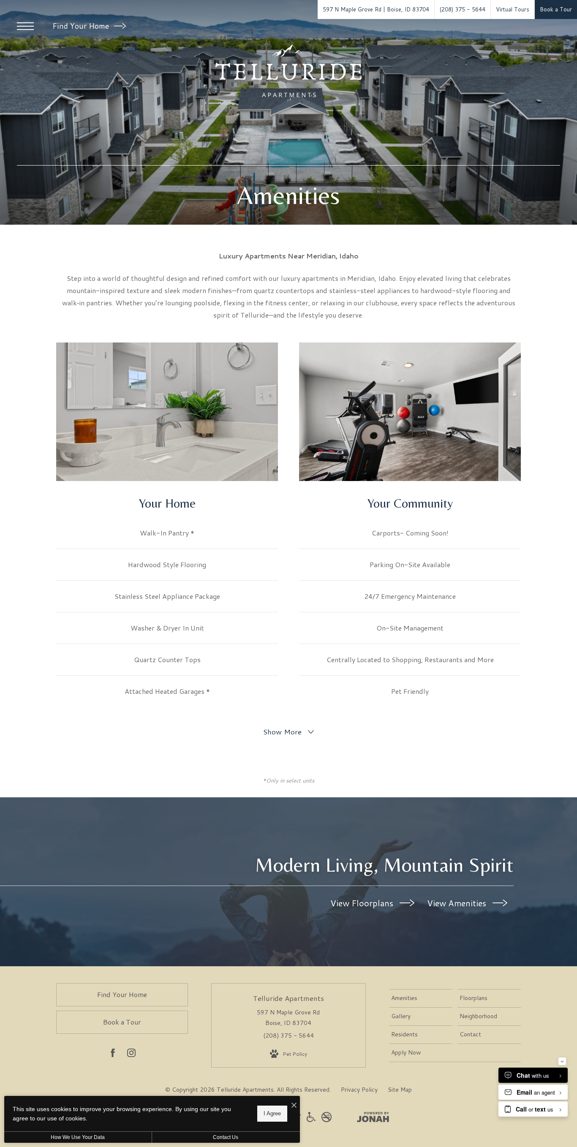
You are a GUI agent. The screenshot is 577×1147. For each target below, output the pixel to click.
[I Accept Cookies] (294, 1105)
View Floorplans (362, 903)
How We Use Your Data (78, 1137)
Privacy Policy (359, 1089)
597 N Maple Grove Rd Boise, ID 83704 (288, 1017)
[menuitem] (420, 998)
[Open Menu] (25, 26)
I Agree (272, 1113)
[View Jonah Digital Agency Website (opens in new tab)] (373, 1118)
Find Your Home (81, 25)
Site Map (400, 1089)
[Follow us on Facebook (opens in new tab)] (113, 1054)
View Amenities (457, 903)
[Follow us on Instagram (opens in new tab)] (131, 1054)
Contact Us (225, 1137)
